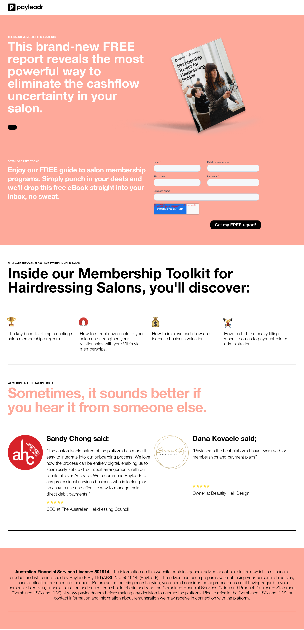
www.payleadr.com (85, 592)
